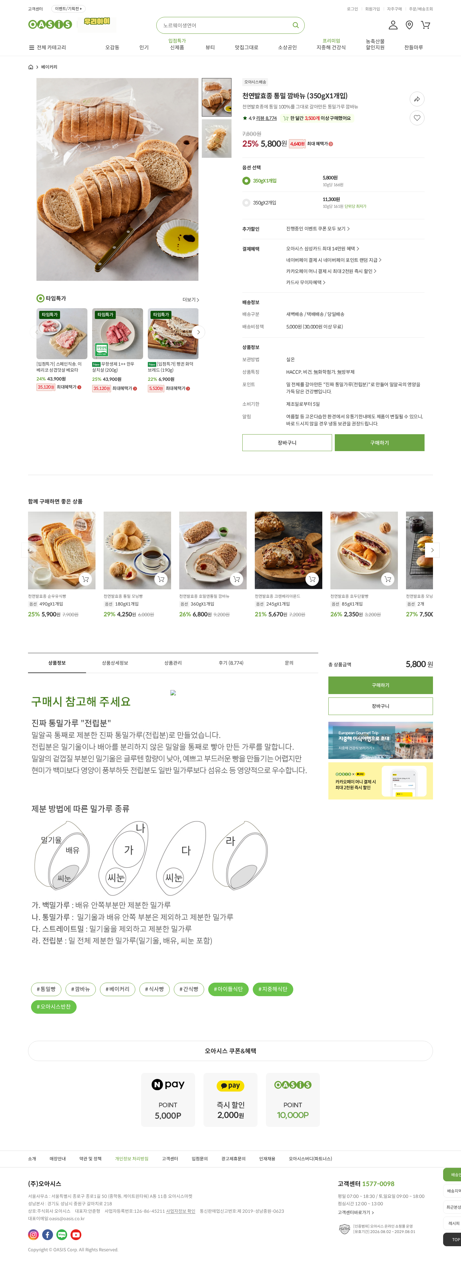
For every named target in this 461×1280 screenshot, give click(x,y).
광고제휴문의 (233, 1159)
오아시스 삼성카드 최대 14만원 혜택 (320, 249)
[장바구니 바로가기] (425, 25)
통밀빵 (48, 989)
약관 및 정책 (90, 1159)
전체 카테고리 (51, 48)
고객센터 (35, 9)
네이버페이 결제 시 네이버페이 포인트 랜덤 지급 (331, 260)
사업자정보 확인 (180, 1211)
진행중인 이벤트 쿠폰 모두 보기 (316, 229)
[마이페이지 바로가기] (393, 25)
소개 (32, 1159)
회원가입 (372, 9)
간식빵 (190, 989)
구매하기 (379, 443)
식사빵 (156, 989)
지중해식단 (275, 989)
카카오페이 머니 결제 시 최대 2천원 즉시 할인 (329, 271)
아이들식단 (230, 989)
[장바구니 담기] (85, 579)
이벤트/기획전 (67, 8)
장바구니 (287, 443)
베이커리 (119, 989)
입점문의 (200, 1159)
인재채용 (267, 1159)
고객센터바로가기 (354, 1212)
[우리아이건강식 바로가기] (98, 24)
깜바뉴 (82, 989)
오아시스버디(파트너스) (310, 1159)
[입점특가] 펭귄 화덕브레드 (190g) (170, 367)
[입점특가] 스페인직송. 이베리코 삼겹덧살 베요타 (59, 367)
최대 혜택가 (309, 144)
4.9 (262, 118)
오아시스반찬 (55, 1006)
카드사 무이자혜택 (303, 283)
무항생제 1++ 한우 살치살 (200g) (113, 367)
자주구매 (394, 9)
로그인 (352, 9)
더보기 (189, 300)
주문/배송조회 (421, 9)
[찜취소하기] (417, 117)
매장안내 (58, 1159)
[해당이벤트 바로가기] (168, 1076)
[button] (198, 332)
